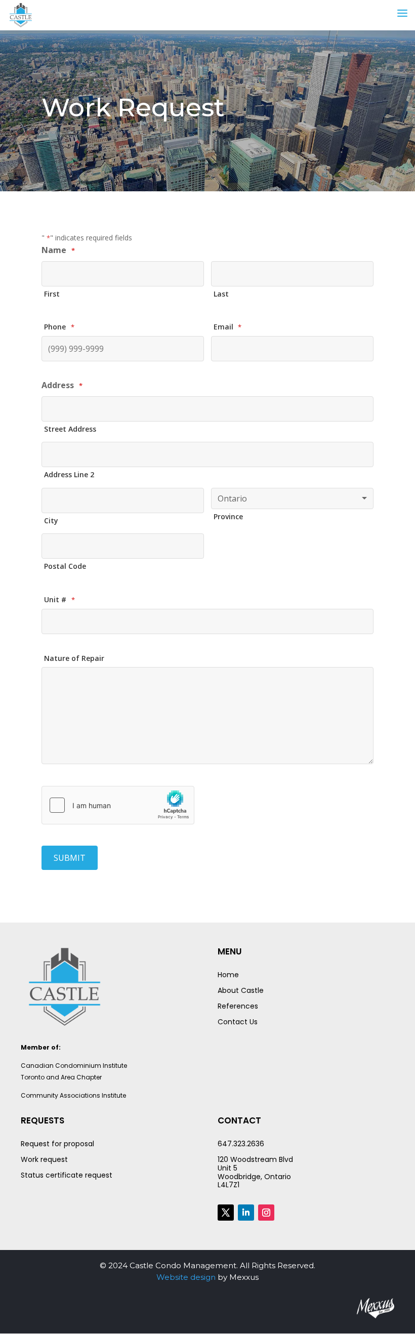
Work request (44, 1159)
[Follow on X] (226, 1212)
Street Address (70, 429)
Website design (186, 1277)
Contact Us (238, 1022)
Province (228, 516)
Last (221, 294)
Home (228, 975)
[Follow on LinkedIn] (246, 1212)
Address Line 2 (69, 474)
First (52, 294)
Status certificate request (66, 1175)
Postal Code (65, 566)
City (51, 520)
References (238, 1006)
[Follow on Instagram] (266, 1212)
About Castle (241, 990)
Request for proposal (57, 1144)
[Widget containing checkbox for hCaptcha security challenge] (118, 805)
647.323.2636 (241, 1144)
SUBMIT (70, 857)
